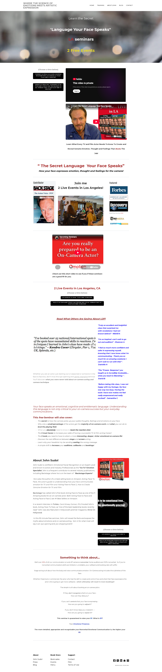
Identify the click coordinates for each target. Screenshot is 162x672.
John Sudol (38, 659)
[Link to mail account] (124, 660)
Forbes (56, 504)
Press (35, 662)
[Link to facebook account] (114, 660)
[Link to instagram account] (128, 660)
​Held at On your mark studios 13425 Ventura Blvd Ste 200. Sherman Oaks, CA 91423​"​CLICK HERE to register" (77, 303)
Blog (35, 665)
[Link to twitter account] (118, 660)
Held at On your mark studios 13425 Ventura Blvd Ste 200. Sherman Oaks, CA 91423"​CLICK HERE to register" (113, 542)
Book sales (55, 659)
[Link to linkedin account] (121, 660)
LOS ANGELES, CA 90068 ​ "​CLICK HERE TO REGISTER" (77, 297)
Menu (53, 665)
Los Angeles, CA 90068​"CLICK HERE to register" (113, 535)
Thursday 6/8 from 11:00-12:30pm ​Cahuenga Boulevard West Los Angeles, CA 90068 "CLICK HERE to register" (48, 76)
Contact (71, 659)
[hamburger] (63, 4)
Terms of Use (73, 665)
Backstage (37, 493)
